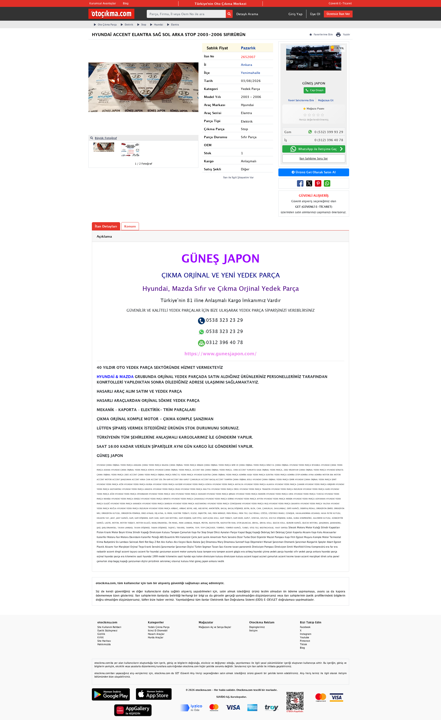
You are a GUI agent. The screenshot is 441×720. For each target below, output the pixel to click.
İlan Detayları (106, 226)
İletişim (253, 630)
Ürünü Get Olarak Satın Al (315, 172)
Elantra (175, 24)
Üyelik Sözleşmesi (107, 630)
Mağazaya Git (326, 100)
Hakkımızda (104, 644)
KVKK (100, 637)
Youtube (304, 637)
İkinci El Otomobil (157, 630)
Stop (143, 24)
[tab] (220, 236)
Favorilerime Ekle (323, 34)
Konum (130, 226)
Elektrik (129, 24)
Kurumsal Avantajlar (102, 3)
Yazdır (346, 34)
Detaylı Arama (247, 14)
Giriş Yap (295, 14)
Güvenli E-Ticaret (340, 3)
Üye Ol (315, 14)
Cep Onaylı (316, 90)
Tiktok (303, 644)
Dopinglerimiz (257, 627)
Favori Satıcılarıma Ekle (301, 100)
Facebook (305, 627)
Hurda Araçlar (155, 637)
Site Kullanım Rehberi (109, 627)
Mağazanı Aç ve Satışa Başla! (215, 627)
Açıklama (104, 236)
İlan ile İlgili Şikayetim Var (238, 177)
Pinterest (305, 640)
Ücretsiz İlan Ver (338, 14)
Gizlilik (101, 634)
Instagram (305, 634)
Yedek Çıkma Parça (159, 627)
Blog (125, 3)
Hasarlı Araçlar (156, 634)
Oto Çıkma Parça (107, 24)
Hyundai (158, 24)
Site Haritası (104, 640)
